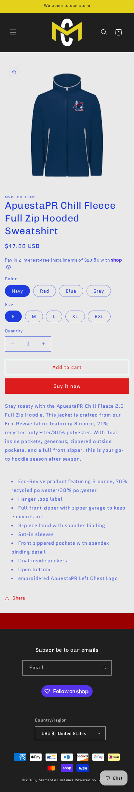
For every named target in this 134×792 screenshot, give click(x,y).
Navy (17, 291)
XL (75, 316)
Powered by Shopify (94, 780)
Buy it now (67, 386)
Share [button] (18, 598)
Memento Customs (56, 780)
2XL (99, 316)
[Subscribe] (104, 668)
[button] (13, 32)
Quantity (14, 331)
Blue (71, 291)
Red (44, 291)
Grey (98, 291)
